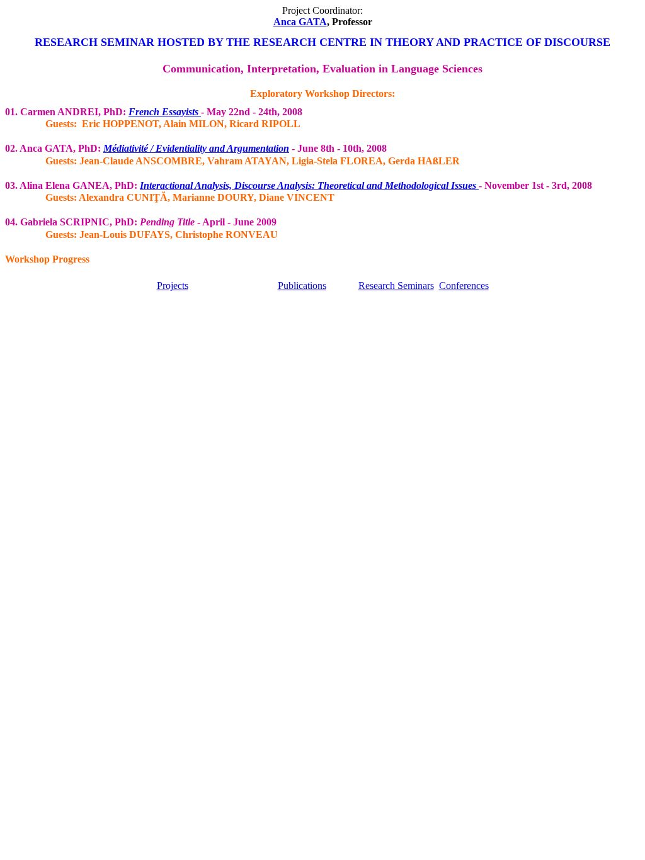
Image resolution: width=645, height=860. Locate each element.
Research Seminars (396, 285)
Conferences (464, 285)
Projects (172, 285)
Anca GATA (300, 21)
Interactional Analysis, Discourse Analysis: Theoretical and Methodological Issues (309, 185)
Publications (302, 285)
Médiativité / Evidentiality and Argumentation (196, 148)
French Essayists (163, 111)
